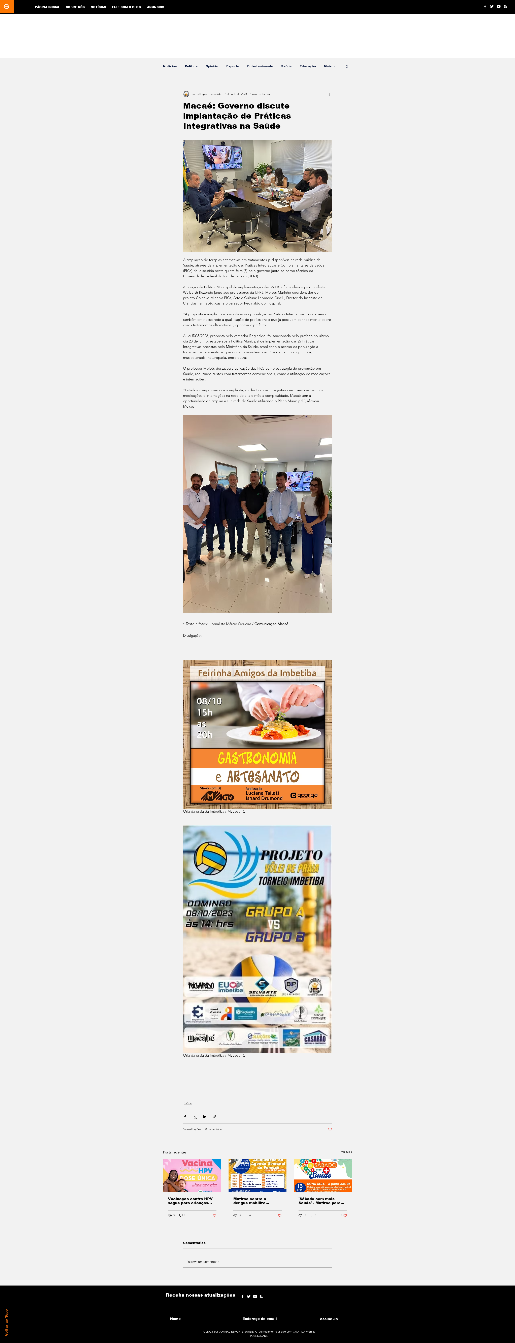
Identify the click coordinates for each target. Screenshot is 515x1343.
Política (191, 66)
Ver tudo (346, 1151)
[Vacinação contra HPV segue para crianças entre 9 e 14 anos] (192, 1175)
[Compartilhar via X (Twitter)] (195, 1117)
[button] (347, 66)
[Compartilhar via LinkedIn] (205, 1117)
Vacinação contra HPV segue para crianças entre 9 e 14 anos (190, 1201)
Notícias (170, 66)
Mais (328, 66)
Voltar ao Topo (6, 1322)
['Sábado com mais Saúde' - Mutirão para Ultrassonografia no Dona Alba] (323, 1175)
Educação (308, 66)
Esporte (232, 66)
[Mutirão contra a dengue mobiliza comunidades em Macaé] (258, 1175)
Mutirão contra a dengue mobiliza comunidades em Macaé (257, 1201)
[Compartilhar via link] (214, 1117)
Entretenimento (260, 66)
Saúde (286, 66)
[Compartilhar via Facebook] (185, 1117)
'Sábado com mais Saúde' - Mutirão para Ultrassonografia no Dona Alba (320, 1201)
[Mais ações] (329, 93)
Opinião (212, 66)
